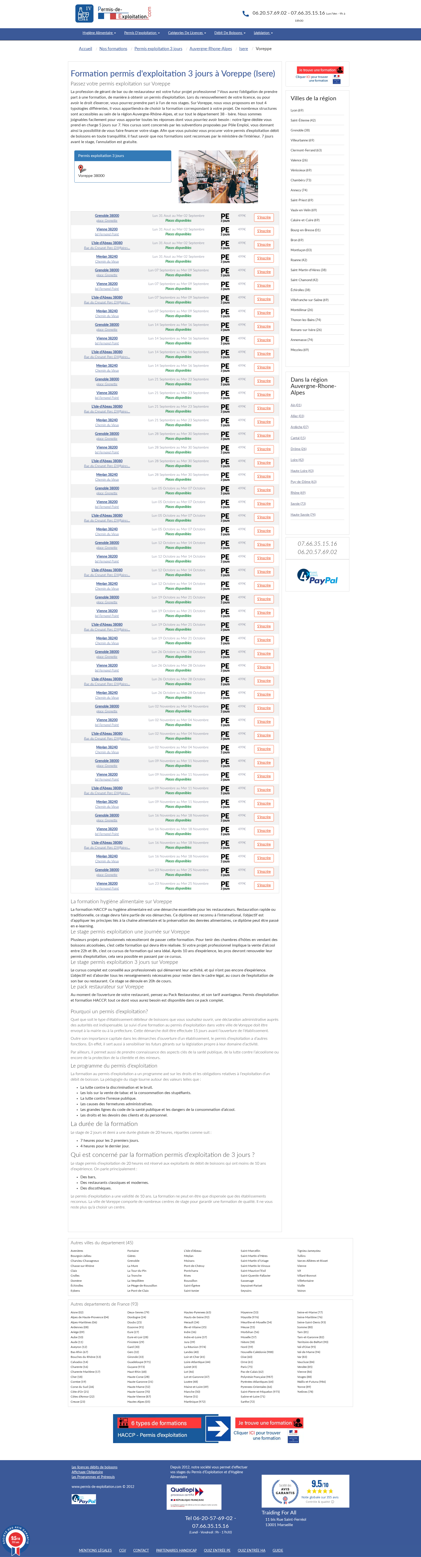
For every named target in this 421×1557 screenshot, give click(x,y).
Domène (76, 1280)
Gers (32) (133, 1352)
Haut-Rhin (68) (136, 1371)
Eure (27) (133, 1332)
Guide (278, 1550)
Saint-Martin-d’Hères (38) (308, 270)
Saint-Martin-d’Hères (254, 1255)
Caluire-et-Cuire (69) (305, 220)
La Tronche (134, 1275)
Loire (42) (297, 460)
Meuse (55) (248, 1327)
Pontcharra (191, 1270)
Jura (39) (189, 1342)
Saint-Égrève (192, 1285)
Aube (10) (77, 1337)
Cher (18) (76, 1376)
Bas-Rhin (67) (79, 1352)
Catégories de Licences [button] (186, 33)
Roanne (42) (299, 260)
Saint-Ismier (191, 1290)
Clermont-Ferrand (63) (306, 150)
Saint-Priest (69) (302, 200)
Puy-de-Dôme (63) (303, 482)
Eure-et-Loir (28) (137, 1337)
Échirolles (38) (300, 290)
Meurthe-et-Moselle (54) (256, 1322)
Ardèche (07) (299, 427)
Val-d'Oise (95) (306, 1346)
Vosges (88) (304, 1376)
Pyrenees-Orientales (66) (256, 1386)
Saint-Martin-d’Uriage (254, 1260)
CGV (122, 1550)
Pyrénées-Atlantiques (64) (257, 1381)
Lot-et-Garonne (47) (196, 1376)
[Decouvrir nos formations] (317, 74)
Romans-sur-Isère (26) (306, 330)
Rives (187, 1275)
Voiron (301, 1290)
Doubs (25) (134, 1322)
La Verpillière (135, 1280)
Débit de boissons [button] (228, 33)
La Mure (132, 1265)
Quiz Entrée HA (251, 1550)
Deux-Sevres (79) (138, 1312)
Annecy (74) (299, 190)
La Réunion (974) (195, 1346)
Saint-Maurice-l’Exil (253, 1270)
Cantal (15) (298, 438)
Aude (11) (77, 1342)
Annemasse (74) (302, 340)
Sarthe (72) (248, 1401)
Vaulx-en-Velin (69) (304, 210)
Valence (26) (299, 160)
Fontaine (133, 1250)
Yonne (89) (304, 1386)
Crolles (75, 1275)
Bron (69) (297, 240)
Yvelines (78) (305, 1391)
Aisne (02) (77, 1312)
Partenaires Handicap (176, 1550)
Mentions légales (95, 1550)
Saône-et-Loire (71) (253, 1396)
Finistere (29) (135, 1342)
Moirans (189, 1260)
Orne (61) (247, 1362)
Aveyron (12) (79, 1346)
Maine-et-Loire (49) (196, 1386)
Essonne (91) (135, 1327)
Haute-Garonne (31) (140, 1381)
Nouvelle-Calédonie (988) (257, 1352)
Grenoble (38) (300, 130)
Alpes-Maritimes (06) (84, 1322)
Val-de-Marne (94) (308, 1352)
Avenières (77, 1250)
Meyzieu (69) (300, 350)
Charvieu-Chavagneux (85, 1260)
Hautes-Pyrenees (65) (197, 1312)
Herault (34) (191, 1322)
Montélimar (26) (302, 310)
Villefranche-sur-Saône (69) (309, 300)
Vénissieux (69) (301, 170)
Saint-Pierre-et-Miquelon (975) (260, 1391)
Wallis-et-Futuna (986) (311, 1381)
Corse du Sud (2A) (82, 1386)
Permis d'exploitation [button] (140, 33)
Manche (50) (192, 1391)
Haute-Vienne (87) (139, 1396)
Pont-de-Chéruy (194, 1265)
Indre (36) (190, 1332)
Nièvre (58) (248, 1342)
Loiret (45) (190, 1366)
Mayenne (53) (249, 1312)
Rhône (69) (298, 493)
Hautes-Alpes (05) (138, 1401)
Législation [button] (262, 33)
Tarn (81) (302, 1332)
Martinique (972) (194, 1401)
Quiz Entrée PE (217, 1550)
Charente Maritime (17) (85, 1371)
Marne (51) (191, 1396)
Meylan (188, 1255)
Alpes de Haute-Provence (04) (90, 1317)
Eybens (75, 1290)
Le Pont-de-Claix (138, 1290)
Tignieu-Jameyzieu (309, 1250)
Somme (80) (305, 1327)
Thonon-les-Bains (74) (306, 320)
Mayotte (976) (250, 1317)
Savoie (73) (298, 504)
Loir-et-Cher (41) (194, 1356)
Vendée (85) (304, 1366)
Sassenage (247, 1280)
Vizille (301, 1285)
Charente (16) (79, 1366)
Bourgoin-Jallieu (81, 1255)
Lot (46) (189, 1371)
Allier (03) (297, 416)
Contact (141, 1550)
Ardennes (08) (79, 1327)
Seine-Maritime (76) (309, 1317)
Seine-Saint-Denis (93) (311, 1322)
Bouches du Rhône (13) (86, 1356)
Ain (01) (296, 405)
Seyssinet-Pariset (251, 1285)
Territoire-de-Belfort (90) (312, 1342)
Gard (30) (133, 1346)
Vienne (301, 1265)
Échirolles (77, 1285)
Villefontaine (305, 1280)
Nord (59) (247, 1346)
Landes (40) (191, 1352)
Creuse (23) (78, 1401)
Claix (74, 1270)
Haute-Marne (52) (138, 1386)
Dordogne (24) (136, 1317)
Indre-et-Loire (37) (195, 1337)
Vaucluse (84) (305, 1362)
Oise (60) (246, 1356)
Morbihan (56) (250, 1332)
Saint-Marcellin (250, 1250)
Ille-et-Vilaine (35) (195, 1327)
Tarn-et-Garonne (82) (310, 1337)
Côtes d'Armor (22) (82, 1396)
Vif (299, 1270)
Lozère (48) (191, 1381)
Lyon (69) (297, 110)
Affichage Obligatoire (87, 1472)
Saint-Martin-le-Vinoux (255, 1265)
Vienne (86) (304, 1371)
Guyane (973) (136, 1366)
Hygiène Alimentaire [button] (98, 33)
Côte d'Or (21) (80, 1391)
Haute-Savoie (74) (303, 514)
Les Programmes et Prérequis (93, 1477)
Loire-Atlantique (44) (197, 1362)
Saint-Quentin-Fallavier (255, 1275)
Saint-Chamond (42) (304, 280)
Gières (131, 1255)
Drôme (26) (298, 449)
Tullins (301, 1255)
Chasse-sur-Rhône (82, 1265)
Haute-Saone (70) (138, 1391)
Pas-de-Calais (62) (252, 1371)
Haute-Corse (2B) (138, 1376)
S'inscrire (264, 217)
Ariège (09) (77, 1332)
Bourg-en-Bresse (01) (305, 230)
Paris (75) (246, 1366)
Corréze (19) (78, 1381)
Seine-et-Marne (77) (310, 1312)
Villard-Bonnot (306, 1275)
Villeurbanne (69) (302, 140)
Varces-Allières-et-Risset (312, 1260)
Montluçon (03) (301, 250)
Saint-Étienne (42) (303, 120)
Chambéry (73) (301, 180)
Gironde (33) (135, 1356)
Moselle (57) (248, 1337)
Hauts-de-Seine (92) (196, 1317)
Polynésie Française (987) (257, 1376)
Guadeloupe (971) (139, 1362)
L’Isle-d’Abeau (192, 1250)
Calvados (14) (79, 1362)
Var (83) (302, 1356)
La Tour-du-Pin (136, 1270)
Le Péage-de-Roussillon (142, 1285)
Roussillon (190, 1280)
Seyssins (246, 1290)
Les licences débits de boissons (94, 1467)
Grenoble (133, 1260)
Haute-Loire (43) (302, 471)
